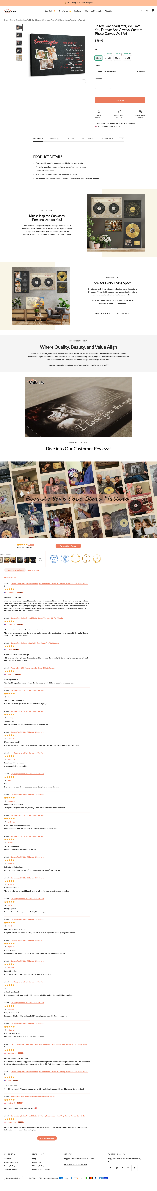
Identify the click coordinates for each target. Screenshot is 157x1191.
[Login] (147, 11)
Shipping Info (107, 139)
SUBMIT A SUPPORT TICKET (75, 1164)
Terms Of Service (10, 1169)
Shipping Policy (38, 1166)
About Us (108, 11)
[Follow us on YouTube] (128, 1168)
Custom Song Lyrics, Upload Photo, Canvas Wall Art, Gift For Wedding (37, 618)
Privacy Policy (9, 1166)
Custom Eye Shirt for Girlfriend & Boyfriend (27, 732)
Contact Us (36, 1162)
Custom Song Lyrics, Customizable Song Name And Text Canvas (35, 643)
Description (38, 139)
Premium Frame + (107, 71)
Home (6, 20)
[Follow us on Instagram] (117, 1168)
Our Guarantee (88, 139)
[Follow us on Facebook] (111, 1168)
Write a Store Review (68, 546)
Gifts (86, 11)
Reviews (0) (54, 139)
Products (77, 11)
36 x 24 (117, 58)
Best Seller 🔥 (50, 11)
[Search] (142, 11)
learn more (141, 71)
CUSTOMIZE (120, 100)
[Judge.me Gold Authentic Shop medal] (75, 558)
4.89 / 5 (31, 545)
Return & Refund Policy (41, 1169)
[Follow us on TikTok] (134, 1168)
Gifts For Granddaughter (18, 20)
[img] (25, 544)
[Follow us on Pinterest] (123, 1168)
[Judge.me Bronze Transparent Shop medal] (86, 558)
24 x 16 (108, 58)
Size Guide (71, 139)
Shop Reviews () (33, 570)
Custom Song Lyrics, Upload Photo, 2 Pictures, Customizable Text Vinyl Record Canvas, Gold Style (48, 1116)
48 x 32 (127, 58)
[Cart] (151, 11)
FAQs (34, 1159)
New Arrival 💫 (65, 11)
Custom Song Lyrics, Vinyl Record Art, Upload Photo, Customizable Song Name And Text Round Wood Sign (50, 584)
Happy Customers (11, 1162)
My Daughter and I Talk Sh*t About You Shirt (27, 690)
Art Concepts (96, 11)
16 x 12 (98, 58)
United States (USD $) (13, 1178)
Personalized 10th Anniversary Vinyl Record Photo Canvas (33, 668)
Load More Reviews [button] (47, 1138)
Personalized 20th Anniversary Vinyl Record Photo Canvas (33, 1096)
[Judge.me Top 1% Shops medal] (97, 558)
